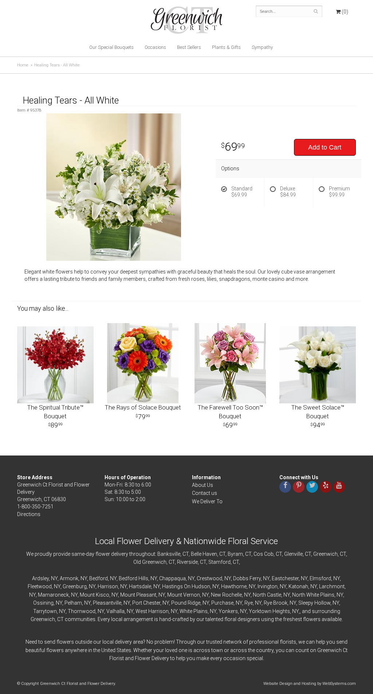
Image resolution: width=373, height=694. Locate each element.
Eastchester (285, 578)
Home (22, 65)
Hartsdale (140, 586)
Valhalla (115, 611)
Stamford (219, 562)
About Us (202, 485)
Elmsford (320, 578)
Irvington (268, 586)
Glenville (293, 554)
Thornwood (81, 611)
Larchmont (332, 586)
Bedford (98, 578)
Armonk (69, 578)
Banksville (168, 554)
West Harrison (152, 611)
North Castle (267, 595)
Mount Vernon (183, 595)
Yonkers (228, 611)
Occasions (155, 47)
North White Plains (313, 595)
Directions (28, 514)
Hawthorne (234, 586)
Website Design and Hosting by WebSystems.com (309, 683)
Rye (248, 603)
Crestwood (209, 578)
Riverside (187, 562)
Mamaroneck (53, 595)
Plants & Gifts (226, 47)
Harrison (108, 586)
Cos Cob (264, 554)
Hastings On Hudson (186, 586)
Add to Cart (324, 147)
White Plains (194, 611)
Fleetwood (40, 586)
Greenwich (325, 554)
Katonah (298, 586)
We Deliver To (207, 501)
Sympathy (262, 47)
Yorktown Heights (269, 611)
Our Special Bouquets (111, 47)
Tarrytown (45, 611)
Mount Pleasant (138, 595)
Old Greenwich (149, 562)
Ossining (43, 603)
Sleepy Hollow (314, 603)
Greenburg (75, 586)
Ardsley (40, 578)
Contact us (204, 493)
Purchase (222, 603)
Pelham (73, 603)
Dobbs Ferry (247, 578)
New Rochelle (226, 595)
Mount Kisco (94, 595)
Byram (235, 554)
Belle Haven (204, 554)
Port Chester (146, 603)
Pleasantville (107, 603)
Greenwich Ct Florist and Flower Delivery (189, 21)
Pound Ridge (185, 603)
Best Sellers (189, 47)
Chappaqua (172, 578)
